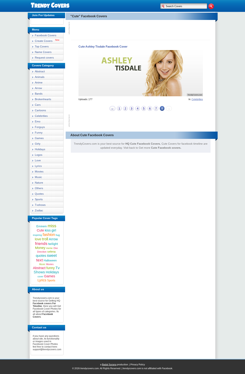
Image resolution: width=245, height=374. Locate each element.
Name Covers (43, 52)
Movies (39, 171)
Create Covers (43, 40)
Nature (39, 182)
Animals (39, 76)
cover (40, 276)
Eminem (41, 226)
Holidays (40, 149)
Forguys (40, 127)
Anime (38, 82)
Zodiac (39, 210)
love (38, 239)
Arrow (38, 88)
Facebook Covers (45, 35)
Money (40, 248)
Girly (37, 143)
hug (58, 235)
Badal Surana (109, 364)
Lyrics (38, 165)
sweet (52, 255)
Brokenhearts (43, 99)
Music (38, 177)
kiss (48, 230)
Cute (40, 230)
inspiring (37, 235)
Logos (38, 154)
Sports (39, 199)
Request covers (44, 57)
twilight (53, 243)
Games (39, 138)
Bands (38, 93)
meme (49, 248)
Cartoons (40, 110)
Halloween (50, 260)
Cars (38, 104)
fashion (49, 234)
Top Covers (42, 46)
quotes (41, 256)
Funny (38, 132)
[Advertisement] (140, 29)
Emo (37, 121)
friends (41, 243)
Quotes (39, 193)
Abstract (40, 71)
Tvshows (40, 204)
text (39, 260)
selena (51, 251)
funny (50, 268)
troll (45, 239)
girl (53, 230)
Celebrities (41, 115)
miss (52, 225)
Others (39, 188)
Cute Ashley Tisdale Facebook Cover (102, 46)
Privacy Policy (137, 364)
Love (38, 160)
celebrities (197, 99)
